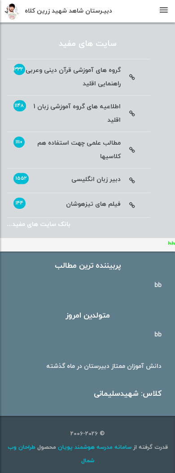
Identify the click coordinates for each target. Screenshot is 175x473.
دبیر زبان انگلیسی (68, 179)
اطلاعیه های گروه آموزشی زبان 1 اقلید (68, 113)
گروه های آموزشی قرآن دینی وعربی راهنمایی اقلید (67, 77)
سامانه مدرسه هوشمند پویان (93, 447)
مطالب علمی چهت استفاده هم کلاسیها (68, 149)
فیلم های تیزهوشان (68, 203)
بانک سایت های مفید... (38, 224)
